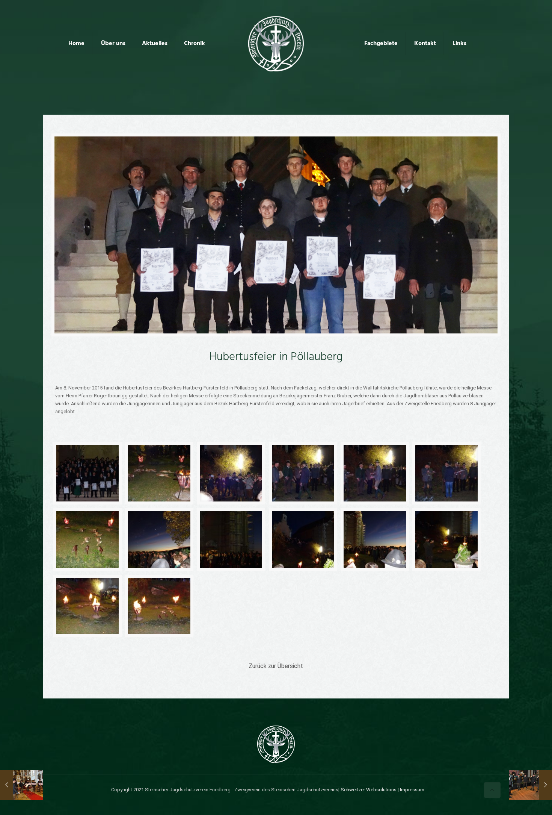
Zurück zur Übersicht (276, 666)
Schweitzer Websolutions (369, 789)
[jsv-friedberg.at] (276, 43)
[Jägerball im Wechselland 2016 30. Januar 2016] (530, 785)
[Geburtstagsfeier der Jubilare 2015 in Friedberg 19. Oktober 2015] (21, 785)
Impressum (412, 789)
